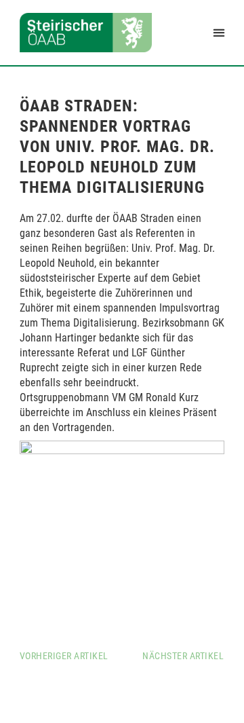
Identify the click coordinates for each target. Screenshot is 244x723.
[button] (218, 32)
